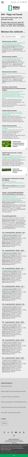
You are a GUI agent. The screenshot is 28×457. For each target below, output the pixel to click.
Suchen (23, 36)
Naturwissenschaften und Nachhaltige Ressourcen (14, 402)
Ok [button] (14, 455)
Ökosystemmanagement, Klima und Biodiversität (13, 407)
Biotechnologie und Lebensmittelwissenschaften (13, 391)
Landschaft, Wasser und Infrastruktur (10, 396)
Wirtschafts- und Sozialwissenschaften (11, 412)
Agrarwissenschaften (6, 386)
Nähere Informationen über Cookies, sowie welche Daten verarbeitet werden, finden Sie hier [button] (13, 452)
